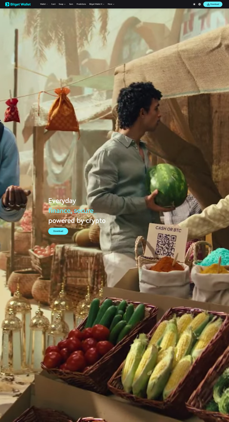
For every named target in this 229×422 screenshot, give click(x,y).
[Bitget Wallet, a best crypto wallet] (21, 4)
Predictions (81, 4)
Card (53, 4)
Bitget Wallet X (95, 4)
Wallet (43, 4)
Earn (71, 4)
